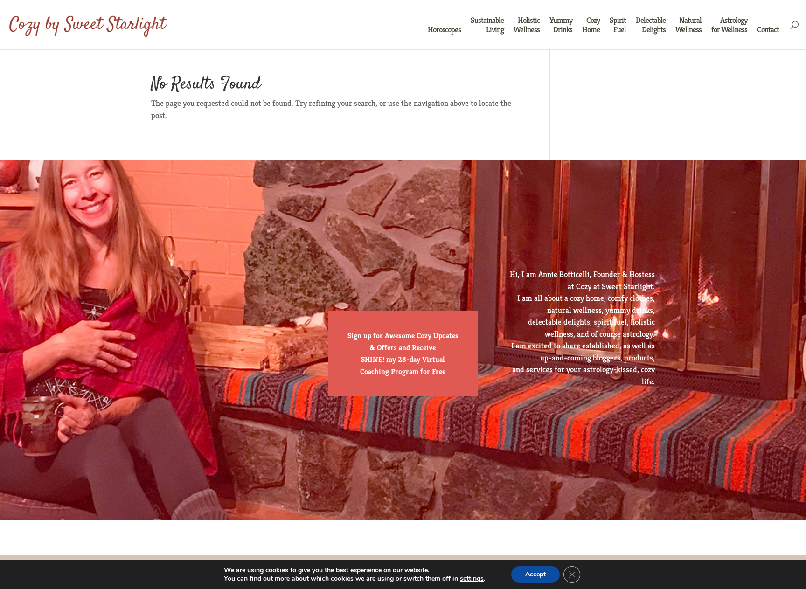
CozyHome (591, 25)
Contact (768, 30)
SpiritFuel (618, 25)
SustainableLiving (487, 25)
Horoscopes (444, 30)
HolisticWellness (527, 25)
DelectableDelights (651, 25)
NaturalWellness (688, 25)
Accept (535, 574)
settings (472, 579)
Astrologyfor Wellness (729, 25)
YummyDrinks (560, 25)
